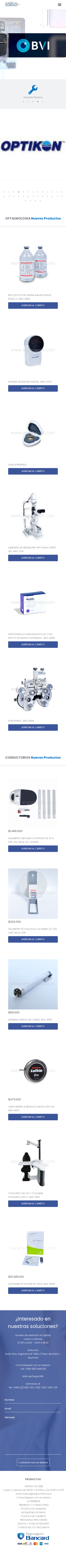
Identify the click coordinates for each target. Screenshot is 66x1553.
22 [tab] (42, 196)
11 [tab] (52, 192)
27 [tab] (25, 200)
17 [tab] (18, 196)
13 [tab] (61, 192)
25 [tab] (57, 196)
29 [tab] (35, 200)
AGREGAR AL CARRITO (33, 305)
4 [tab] (37, 101)
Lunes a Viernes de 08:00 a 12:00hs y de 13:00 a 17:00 (34, 1490)
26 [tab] (61, 196)
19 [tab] (28, 196)
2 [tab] (28, 101)
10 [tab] (47, 192)
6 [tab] (28, 192)
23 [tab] (47, 196)
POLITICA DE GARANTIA (33, 1508)
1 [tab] (23, 101)
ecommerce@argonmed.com (34, 1493)
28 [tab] (30, 200)
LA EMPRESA (33, 1501)
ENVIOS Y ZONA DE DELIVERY (33, 1523)
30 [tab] (40, 200)
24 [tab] (52, 196)
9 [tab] (42, 192)
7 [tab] (33, 192)
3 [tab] (33, 101)
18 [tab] (23, 196)
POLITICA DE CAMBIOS (33, 1516)
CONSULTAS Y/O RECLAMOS (34, 1527)
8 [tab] (37, 192)
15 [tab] (9, 196)
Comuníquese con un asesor (33, 1497)
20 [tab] (33, 196)
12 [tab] (57, 192)
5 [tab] (42, 101)
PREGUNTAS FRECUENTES (33, 1520)
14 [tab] (4, 196)
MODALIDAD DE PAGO (33, 1512)
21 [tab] (37, 196)
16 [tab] (13, 196)
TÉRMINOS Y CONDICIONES (34, 1505)
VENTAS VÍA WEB (34, 1486)
